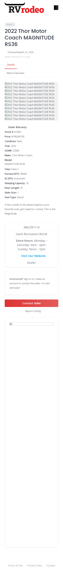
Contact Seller (31, 303)
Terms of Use (15, 565)
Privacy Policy (34, 565)
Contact (51, 565)
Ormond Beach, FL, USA (20, 52)
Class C (10, 24)
